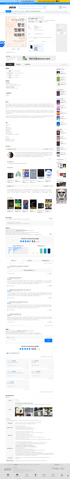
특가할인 (59, 11)
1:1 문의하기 (53, 470)
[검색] (44, 7)
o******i (24, 378)
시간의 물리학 (47, 210)
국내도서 (10, 13)
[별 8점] (12, 337)
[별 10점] (14, 337)
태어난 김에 (35, 48)
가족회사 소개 (63, 464)
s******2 (13, 315)
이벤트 (18, 11)
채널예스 (27, 11)
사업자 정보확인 (32, 470)
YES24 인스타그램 (58, 464)
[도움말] (31, 28)
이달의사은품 (55, 11)
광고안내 (29, 464)
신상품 (15, 11)
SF (24, 13)
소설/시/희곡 (15, 13)
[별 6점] (11, 337)
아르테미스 (61, 122)
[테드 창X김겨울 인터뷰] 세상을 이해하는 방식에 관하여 (17, 163)
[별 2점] (9, 337)
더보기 (65, 69)
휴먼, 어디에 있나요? (18, 210)
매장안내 (23, 11)
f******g (13, 291)
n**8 (57, 170)
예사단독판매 (51, 11)
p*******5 (48, 378)
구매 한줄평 (43, 356)
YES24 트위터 (57, 464)
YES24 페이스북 (56, 464)
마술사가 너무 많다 (25, 210)
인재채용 (8, 464)
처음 (7, 263)
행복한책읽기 (36, 20)
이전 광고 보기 (65, 8)
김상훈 (32, 20)
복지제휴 (35, 464)
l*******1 (58, 179)
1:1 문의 (27, 422)
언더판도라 (61, 141)
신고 (20, 267)
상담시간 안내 (63, 470)
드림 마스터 (62, 71)
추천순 (49, 325)
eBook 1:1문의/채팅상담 (61, 469)
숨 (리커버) (16, 180)
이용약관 (11, 464)
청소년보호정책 (21, 464)
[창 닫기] (42, 45)
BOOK (58, 172)
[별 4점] (10, 337)
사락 (29, 11)
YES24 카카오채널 (54, 464)
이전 (9, 263)
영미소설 (15, 85)
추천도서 (62, 11)
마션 (61, 111)
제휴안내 (32, 464)
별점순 (51, 325)
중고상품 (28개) (30, 41)
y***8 (24, 389)
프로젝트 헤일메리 (62, 100)
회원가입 (56, 3)
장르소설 (20, 13)
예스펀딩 (32, 11)
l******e (13, 303)
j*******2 (13, 267)
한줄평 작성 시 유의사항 (51, 337)
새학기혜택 (47, 11)
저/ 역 (31, 20)
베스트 (13, 11)
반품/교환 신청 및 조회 (22, 422)
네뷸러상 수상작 (13, 52)
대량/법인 (65, 11)
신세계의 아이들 (62, 152)
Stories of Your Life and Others (51, 20)
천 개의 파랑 (62, 116)
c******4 (58, 161)
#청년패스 (7, 95)
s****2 (24, 368)
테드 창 (29, 20)
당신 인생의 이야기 (63, 82)
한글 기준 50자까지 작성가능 (12, 339)
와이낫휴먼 (61, 136)
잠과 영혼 (31, 210)
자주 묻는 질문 (58, 470)
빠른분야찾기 (9, 11)
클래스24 (35, 11)
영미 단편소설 (19, 85)
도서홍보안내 (25, 464)
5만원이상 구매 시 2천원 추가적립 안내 (43, 30)
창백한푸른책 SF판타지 (60, 181)
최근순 (46, 325)
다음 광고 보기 (66, 8)
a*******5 (48, 368)
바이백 (20, 11)
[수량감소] (59, 26)
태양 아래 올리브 (62, 105)
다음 (22, 263)
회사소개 (5, 464)
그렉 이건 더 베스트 (10, 210)
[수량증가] (63, 26)
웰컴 (6, 13)
